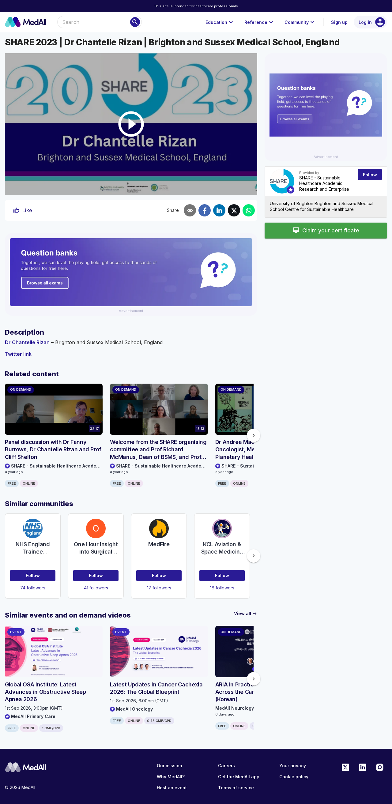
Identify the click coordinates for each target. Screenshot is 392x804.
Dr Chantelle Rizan (27, 342)
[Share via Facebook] (204, 210)
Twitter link (18, 354)
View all (245, 613)
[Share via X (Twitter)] (234, 210)
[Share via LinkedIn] (219, 210)
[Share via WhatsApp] (249, 210)
